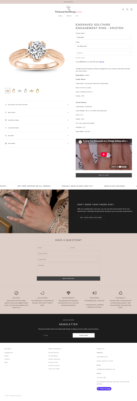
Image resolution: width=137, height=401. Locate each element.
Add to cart (104, 175)
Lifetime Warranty (54, 359)
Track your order (54, 369)
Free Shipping (53, 356)
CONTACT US (100, 348)
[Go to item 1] (7, 90)
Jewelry (7, 359)
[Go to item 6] (37, 90)
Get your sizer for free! (91, 217)
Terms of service (54, 365)
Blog (5, 362)
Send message (68, 278)
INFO (77, 15)
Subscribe (83, 335)
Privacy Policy (53, 362)
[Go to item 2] (13, 90)
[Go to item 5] (31, 90)
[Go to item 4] (25, 90)
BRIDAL (60, 15)
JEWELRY (69, 15)
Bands (6, 356)
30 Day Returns (53, 352)
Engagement (8, 352)
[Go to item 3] (19, 90)
